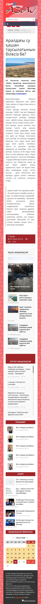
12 (15, 554)
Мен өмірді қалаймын (25, 427)
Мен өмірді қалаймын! (25, 455)
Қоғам (12, 236)
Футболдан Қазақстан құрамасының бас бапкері (25, 522)
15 (28, 554)
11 (12, 554)
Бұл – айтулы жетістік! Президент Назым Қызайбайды (25, 491)
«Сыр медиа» (19, 597)
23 (33, 558)
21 (24, 558)
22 (28, 558)
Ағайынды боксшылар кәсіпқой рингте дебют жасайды (25, 502)
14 (24, 554)
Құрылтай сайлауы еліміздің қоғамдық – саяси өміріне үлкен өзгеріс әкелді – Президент (19, 370)
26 (15, 562)
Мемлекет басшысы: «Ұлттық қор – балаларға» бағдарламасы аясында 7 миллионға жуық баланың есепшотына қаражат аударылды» (18, 398)
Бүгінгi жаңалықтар (20, 361)
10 (8, 554)
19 (15, 558)
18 (12, 558)
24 (8, 562)
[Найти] (33, 19)
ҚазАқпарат (21, 94)
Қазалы (20, 10)
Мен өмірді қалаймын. (25, 437)
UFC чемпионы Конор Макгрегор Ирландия (24, 480)
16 (33, 554)
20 (19, 558)
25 (12, 562)
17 (8, 558)
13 (19, 554)
